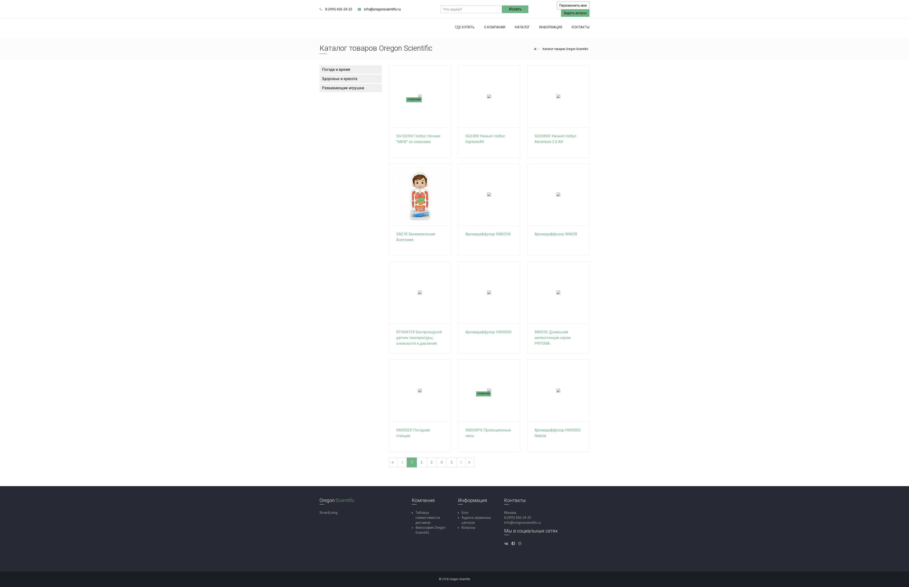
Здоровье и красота (339, 78)
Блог (465, 513)
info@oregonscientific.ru (382, 9)
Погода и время (336, 69)
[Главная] (535, 49)
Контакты (580, 27)
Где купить (465, 27)
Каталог (522, 27)
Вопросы (468, 527)
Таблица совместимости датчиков (427, 517)
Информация (550, 27)
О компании (494, 27)
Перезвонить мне (573, 5)
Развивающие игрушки (343, 88)
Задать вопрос (575, 13)
